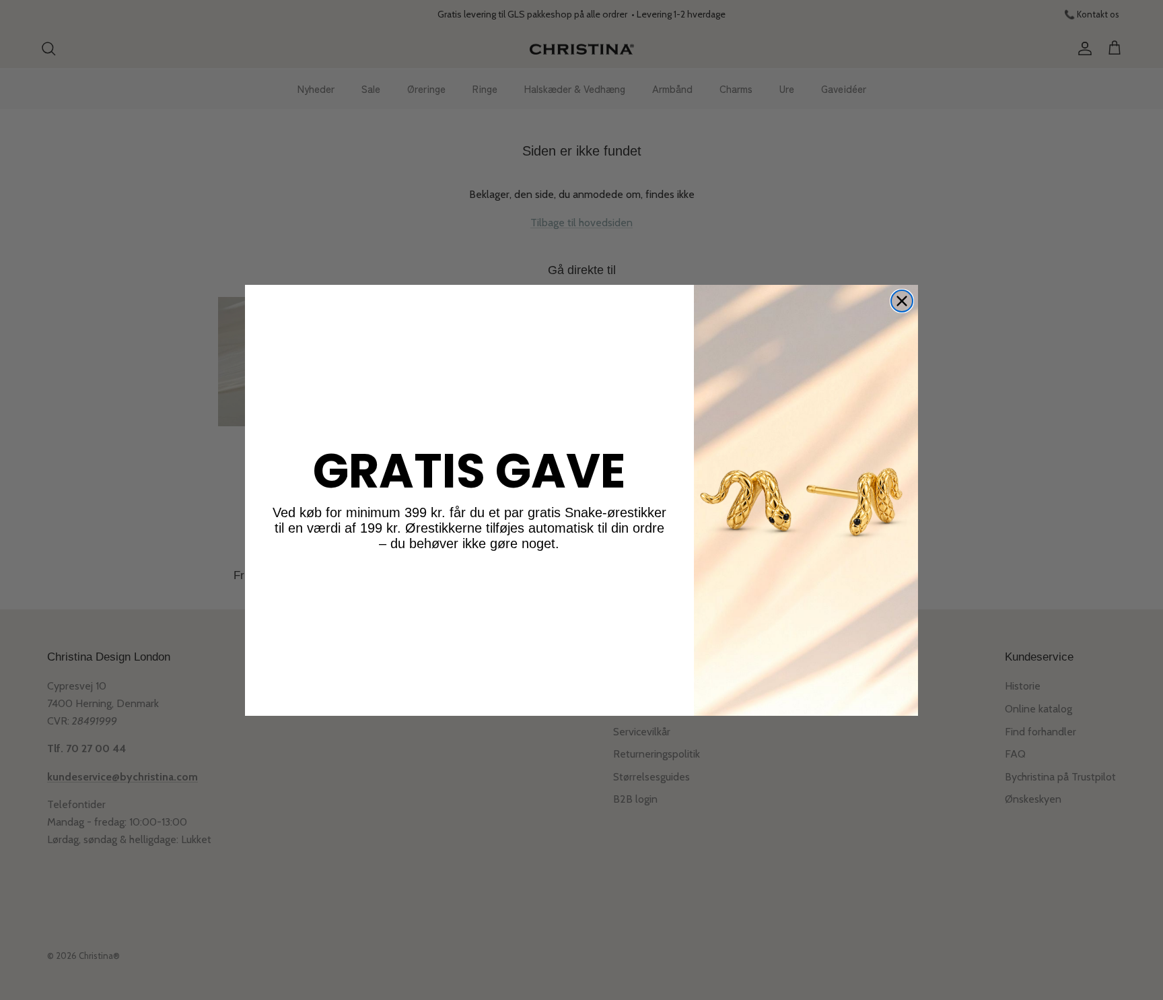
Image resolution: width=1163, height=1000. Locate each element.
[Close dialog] (902, 301)
